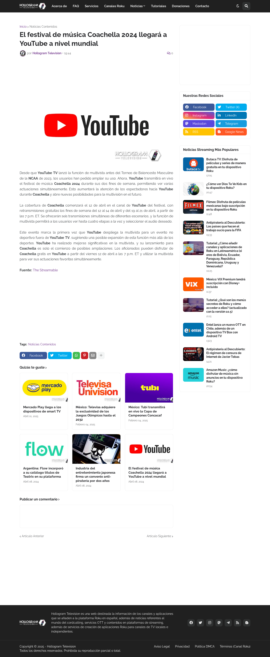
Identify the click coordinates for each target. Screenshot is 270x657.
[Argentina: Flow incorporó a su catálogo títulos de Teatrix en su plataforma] (44, 449)
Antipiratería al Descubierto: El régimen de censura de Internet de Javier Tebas (225, 352)
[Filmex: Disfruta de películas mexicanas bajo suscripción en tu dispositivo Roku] (193, 207)
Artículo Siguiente (159, 536)
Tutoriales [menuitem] (158, 6)
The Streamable (45, 270)
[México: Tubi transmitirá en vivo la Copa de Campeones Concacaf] (149, 388)
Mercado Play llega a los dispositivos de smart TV (42, 409)
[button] (237, 6)
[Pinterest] (84, 355)
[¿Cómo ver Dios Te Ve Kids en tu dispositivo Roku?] (193, 189)
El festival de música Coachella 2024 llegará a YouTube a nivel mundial (147, 472)
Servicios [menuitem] (91, 6)
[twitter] (200, 622)
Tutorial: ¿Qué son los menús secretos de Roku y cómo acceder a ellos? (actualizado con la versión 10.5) (226, 305)
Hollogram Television (61, 646)
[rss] (237, 622)
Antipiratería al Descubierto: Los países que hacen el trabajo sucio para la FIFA (225, 226)
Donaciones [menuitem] (180, 6)
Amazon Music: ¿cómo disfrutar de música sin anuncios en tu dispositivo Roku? (224, 375)
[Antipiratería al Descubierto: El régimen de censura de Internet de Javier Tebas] (193, 354)
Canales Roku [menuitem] (114, 6)
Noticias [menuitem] (136, 6)
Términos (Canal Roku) (235, 646)
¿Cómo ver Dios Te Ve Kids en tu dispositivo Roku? (226, 185)
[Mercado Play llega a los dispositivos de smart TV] (44, 388)
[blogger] (246, 622)
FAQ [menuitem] (76, 6)
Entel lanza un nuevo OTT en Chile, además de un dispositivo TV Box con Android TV (226, 330)
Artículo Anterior (33, 536)
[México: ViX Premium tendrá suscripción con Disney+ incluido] (193, 284)
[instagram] (209, 622)
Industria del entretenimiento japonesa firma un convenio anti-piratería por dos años (95, 474)
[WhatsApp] (76, 355)
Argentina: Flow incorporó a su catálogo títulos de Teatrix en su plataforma (43, 472)
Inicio (23, 26)
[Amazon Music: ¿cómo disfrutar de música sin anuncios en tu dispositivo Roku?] (193, 375)
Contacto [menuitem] (202, 6)
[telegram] (228, 622)
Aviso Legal (162, 646)
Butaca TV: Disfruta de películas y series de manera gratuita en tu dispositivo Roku (226, 165)
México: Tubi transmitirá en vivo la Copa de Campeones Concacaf (146, 411)
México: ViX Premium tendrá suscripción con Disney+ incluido (225, 283)
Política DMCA (205, 646)
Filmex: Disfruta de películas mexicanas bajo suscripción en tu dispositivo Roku (226, 205)
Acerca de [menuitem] (59, 6)
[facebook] (191, 622)
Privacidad (182, 646)
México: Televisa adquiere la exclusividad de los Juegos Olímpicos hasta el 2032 (96, 413)
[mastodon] (219, 622)
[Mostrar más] (101, 355)
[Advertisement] (96, 71)
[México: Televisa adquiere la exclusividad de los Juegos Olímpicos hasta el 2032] (96, 388)
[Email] (92, 355)
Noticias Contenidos (43, 26)
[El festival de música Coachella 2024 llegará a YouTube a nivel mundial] (149, 449)
